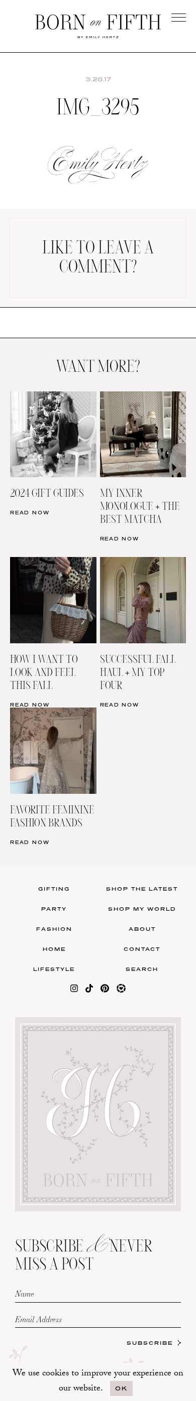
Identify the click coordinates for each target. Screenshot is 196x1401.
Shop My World (142, 909)
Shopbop (49, 347)
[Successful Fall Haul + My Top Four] (143, 563)
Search (142, 969)
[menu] (178, 17)
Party (54, 909)
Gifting (54, 889)
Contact (142, 949)
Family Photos (146, 347)
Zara (49, 367)
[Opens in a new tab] (74, 990)
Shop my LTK (146, 388)
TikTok (146, 326)
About (142, 929)
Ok (121, 1388)
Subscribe (150, 1343)
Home (54, 949)
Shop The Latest (142, 889)
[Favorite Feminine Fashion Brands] (53, 714)
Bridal (146, 367)
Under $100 (49, 388)
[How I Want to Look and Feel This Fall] (53, 563)
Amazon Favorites (50, 326)
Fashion (54, 929)
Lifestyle (54, 969)
